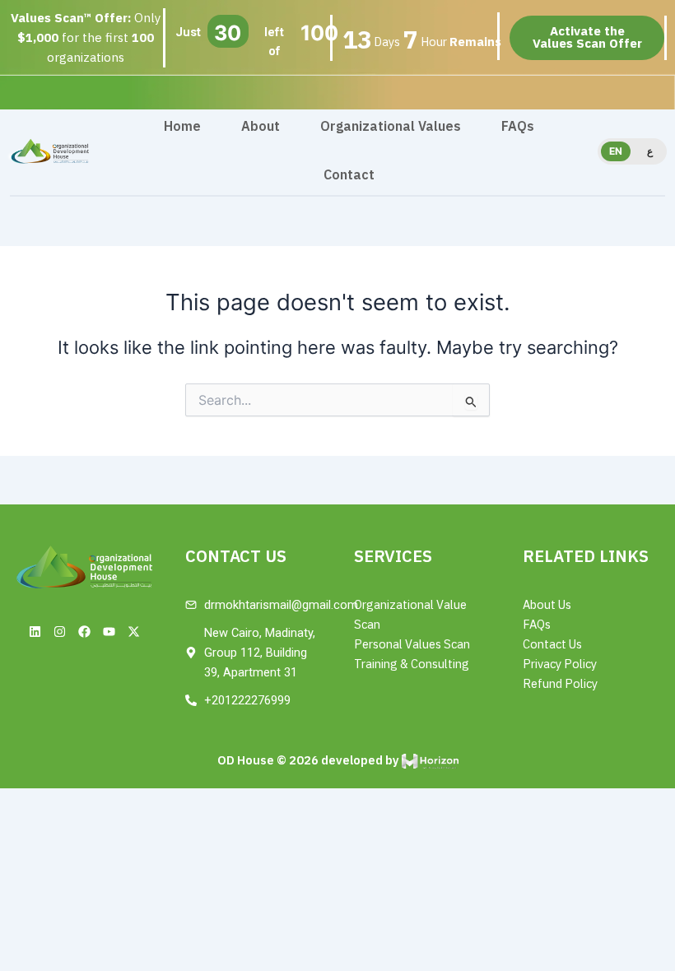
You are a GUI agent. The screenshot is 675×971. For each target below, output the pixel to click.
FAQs (517, 127)
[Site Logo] (49, 150)
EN (615, 151)
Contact (349, 175)
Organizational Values (390, 127)
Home (182, 127)
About (260, 127)
